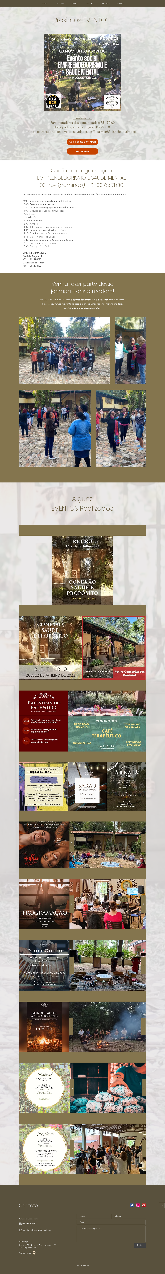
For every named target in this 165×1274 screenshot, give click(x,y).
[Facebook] (132, 1205)
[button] (120, 3)
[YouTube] (144, 1205)
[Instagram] (138, 1205)
